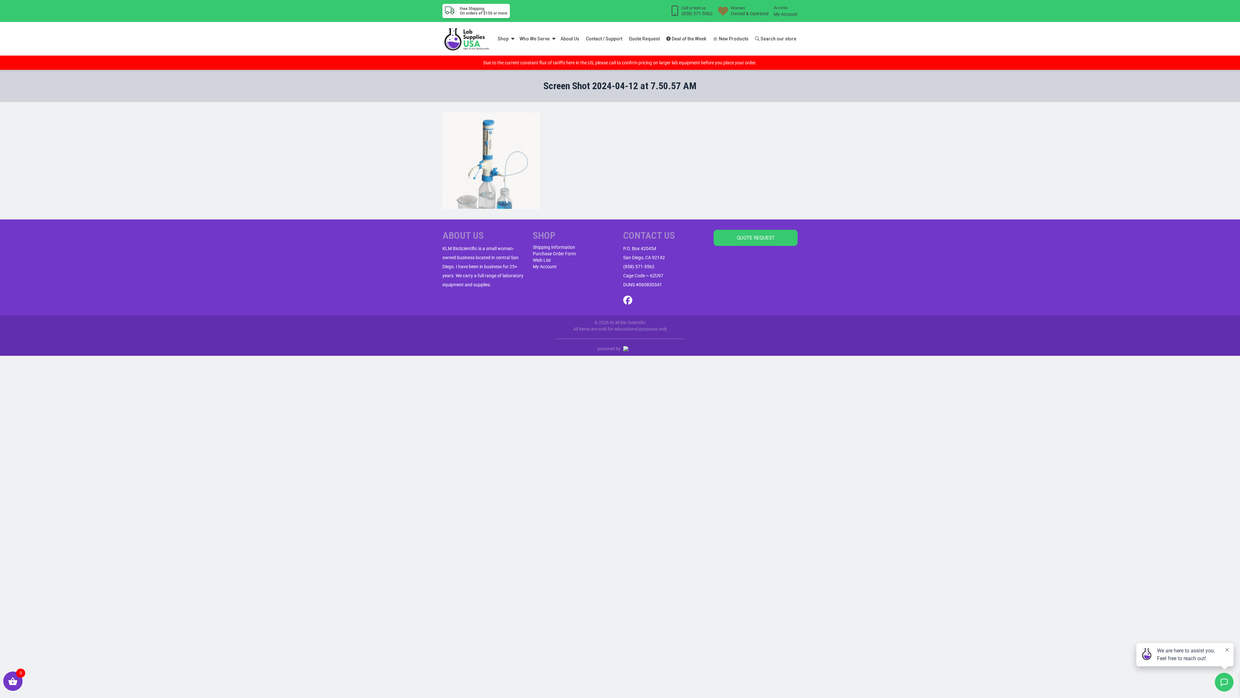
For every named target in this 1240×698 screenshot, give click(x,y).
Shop (503, 38)
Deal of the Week (688, 38)
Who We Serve (535, 38)
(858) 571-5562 (639, 266)
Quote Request (644, 38)
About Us (570, 38)
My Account (786, 14)
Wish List (542, 260)
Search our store (778, 38)
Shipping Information (554, 247)
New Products (733, 38)
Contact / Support (604, 38)
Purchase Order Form (554, 253)
